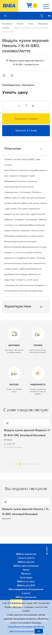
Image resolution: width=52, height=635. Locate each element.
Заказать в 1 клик (26, 130)
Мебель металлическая (26, 566)
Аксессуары (26, 578)
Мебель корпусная (26, 554)
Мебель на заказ (26, 582)
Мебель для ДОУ (26, 585)
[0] (29, 6)
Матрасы (26, 574)
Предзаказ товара (26, 118)
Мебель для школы (26, 597)
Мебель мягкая (26, 562)
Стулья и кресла (26, 558)
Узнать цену (15, 93)
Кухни (31, 24)
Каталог (20, 24)
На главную (7, 24)
